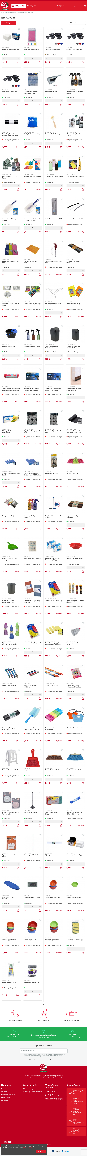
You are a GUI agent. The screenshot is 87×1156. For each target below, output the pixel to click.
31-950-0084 (51, 429)
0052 (49, 938)
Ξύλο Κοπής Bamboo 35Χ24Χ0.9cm (30, 262)
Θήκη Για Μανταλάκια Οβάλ (76, 728)
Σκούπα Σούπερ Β (72, 473)
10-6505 (72, 768)
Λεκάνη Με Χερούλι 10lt (74, 49)
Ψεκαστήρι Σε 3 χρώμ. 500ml (31, 516)
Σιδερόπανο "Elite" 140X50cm (8, 898)
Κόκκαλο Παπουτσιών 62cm (75, 219)
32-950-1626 (30, 217)
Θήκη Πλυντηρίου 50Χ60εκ (32, 558)
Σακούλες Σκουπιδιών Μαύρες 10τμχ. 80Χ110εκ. (10, 134)
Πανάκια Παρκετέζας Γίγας (10, 49)
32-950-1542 (30, 344)
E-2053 (28, 259)
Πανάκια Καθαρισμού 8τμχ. (32, 176)
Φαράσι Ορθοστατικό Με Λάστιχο (53, 516)
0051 (6, 938)
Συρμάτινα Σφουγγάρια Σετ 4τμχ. (32, 431)
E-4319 (49, 217)
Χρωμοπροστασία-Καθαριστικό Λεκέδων (74, 686)
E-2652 (7, 259)
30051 (71, 938)
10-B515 (50, 768)
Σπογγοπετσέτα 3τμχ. (73, 303)
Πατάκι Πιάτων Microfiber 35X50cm (10, 262)
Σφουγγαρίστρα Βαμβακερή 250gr (75, 643)
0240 (6, 768)
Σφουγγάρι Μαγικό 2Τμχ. (74, 855)
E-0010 (50, 89)
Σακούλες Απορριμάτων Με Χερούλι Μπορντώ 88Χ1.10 (11, 389)
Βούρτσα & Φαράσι (51, 91)
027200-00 (72, 556)
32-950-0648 (73, 599)
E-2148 (49, 471)
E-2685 (71, 683)
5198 (6, 386)
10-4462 (50, 514)
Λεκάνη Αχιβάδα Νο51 (9, 940)
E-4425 (7, 89)
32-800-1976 (51, 344)
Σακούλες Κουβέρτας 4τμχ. (32, 303)
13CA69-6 (29, 556)
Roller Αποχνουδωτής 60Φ (53, 219)
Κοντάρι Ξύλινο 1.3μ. (51, 685)
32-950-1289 (30, 514)
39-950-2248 (51, 174)
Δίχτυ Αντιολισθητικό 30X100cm (73, 262)
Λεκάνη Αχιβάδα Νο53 (31, 940)
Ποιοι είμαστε (5, 1089)
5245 (71, 810)
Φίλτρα (8, 23)
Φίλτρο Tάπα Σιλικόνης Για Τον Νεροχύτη (10, 813)
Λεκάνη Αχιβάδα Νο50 (52, 897)
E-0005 (50, 302)
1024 (28, 895)
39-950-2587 (8, 174)
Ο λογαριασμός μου (28, 1089)
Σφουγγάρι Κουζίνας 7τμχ (75, 940)
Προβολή (16, 147)
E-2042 (28, 810)
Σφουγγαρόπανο (50, 855)
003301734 (72, 726)
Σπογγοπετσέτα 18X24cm (32, 49)
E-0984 (7, 895)
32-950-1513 (72, 386)
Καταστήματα (5, 1100)
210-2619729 (51, 1091)
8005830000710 (31, 641)
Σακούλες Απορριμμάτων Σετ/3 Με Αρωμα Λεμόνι (53, 643)
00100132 (29, 853)
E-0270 (71, 259)
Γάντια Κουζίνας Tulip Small (32, 643)
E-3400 (71, 217)
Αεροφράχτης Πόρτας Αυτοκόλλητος (74, 389)
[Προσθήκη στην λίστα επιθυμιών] (19, 29)
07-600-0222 (73, 429)
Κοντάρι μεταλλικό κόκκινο (32, 855)
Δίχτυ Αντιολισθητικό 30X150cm (73, 516)
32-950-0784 (51, 726)
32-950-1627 (8, 217)
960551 (7, 514)
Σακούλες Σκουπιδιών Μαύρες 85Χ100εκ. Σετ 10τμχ (74, 431)
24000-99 (7, 344)
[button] (18, 6)
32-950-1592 (72, 89)
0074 (71, 302)
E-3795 (28, 89)
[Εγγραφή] (65, 1051)
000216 (7, 980)
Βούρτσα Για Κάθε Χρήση (53, 134)
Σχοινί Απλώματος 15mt (9, 685)
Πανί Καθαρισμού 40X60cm (54, 176)
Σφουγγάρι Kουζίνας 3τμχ (32, 897)
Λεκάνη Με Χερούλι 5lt (9, 91)
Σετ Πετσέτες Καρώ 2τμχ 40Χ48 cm (32, 601)
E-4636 (7, 47)
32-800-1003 (8, 599)
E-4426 (71, 47)
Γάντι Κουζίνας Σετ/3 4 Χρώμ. (9, 177)
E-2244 (49, 259)
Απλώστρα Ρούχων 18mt (53, 303)
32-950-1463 (51, 132)
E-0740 (71, 514)
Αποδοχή (41, 1151)
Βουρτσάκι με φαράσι (31, 770)
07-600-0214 (30, 471)
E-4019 (7, 810)
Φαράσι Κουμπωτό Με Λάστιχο (9, 559)
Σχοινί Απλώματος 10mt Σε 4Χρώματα (75, 601)
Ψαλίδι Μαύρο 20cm (51, 473)
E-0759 (50, 810)
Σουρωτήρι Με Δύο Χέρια (75, 558)
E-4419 (28, 683)
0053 (28, 938)
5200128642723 (30, 132)
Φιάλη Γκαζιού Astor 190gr (32, 134)
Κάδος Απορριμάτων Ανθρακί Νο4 (73, 347)
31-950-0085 (30, 429)
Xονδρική (4, 1091)
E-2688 (71, 853)
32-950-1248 (30, 726)
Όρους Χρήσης (54, 1059)
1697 (6, 726)
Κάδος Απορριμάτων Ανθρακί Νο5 (51, 347)
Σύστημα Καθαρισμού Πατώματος (9, 431)
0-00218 (7, 132)
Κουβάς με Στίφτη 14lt (9, 346)
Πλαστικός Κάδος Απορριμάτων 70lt (8, 601)
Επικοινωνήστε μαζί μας (8, 1094)
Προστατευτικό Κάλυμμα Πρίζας (10, 855)
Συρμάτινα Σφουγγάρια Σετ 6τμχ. (54, 431)
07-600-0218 (8, 471)
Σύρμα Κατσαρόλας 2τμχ (32, 982)
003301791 (7, 556)
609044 (50, 386)
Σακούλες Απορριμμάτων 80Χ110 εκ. (10, 728)
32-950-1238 (51, 683)
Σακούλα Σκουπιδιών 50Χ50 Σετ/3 (11, 474)
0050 (49, 895)
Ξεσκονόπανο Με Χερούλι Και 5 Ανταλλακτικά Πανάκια (32, 219)
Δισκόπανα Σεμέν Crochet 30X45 (10, 304)
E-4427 (49, 47)
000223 (50, 853)
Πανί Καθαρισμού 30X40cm (75, 176)
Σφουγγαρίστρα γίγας (9, 982)
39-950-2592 (73, 132)
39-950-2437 (30, 174)
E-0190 (7, 302)
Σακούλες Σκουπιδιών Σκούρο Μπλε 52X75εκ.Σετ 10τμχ (32, 474)
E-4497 (28, 47)
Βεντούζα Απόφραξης (30, 812)
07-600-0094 (51, 641)
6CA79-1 (29, 980)
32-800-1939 (8, 641)
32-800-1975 (73, 344)
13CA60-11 (29, 599)
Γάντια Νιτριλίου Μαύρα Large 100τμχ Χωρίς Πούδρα (53, 389)
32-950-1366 (72, 641)
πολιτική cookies (27, 1147)
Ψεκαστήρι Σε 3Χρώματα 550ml (75, 92)
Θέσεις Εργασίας (6, 1097)
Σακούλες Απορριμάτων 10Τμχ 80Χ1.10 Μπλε (74, 813)
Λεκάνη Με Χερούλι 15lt (52, 49)
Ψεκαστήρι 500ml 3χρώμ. (32, 346)
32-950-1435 (8, 429)
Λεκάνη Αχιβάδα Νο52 (52, 940)
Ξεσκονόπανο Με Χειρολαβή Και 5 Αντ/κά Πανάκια (31, 728)
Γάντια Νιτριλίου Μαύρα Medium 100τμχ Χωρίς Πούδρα (31, 389)
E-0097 (28, 302)
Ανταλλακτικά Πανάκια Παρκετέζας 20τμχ (52, 559)
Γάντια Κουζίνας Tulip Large (54, 600)
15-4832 (28, 768)
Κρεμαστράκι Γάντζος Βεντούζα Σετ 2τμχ (30, 92)
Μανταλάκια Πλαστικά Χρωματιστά (52, 728)
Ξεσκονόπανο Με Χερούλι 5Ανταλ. (10, 219)
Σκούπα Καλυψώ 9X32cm (53, 770)
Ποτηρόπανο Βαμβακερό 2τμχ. (10, 516)
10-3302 (71, 471)
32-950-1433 (51, 556)
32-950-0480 (8, 683)
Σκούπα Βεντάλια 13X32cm (75, 770)
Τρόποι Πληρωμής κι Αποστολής (32, 1091)
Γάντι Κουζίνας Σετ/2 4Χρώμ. (73, 134)
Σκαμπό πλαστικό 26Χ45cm (11, 770)
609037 (28, 386)
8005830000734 (52, 599)
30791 (6, 853)
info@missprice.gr (53, 1095)
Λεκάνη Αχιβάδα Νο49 (74, 897)
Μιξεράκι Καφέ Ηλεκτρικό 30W (53, 262)
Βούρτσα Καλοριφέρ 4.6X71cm (30, 686)
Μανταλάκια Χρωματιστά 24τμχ (53, 813)
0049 (71, 895)
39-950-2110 (72, 174)
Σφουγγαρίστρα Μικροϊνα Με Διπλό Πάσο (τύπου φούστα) (10, 643)
